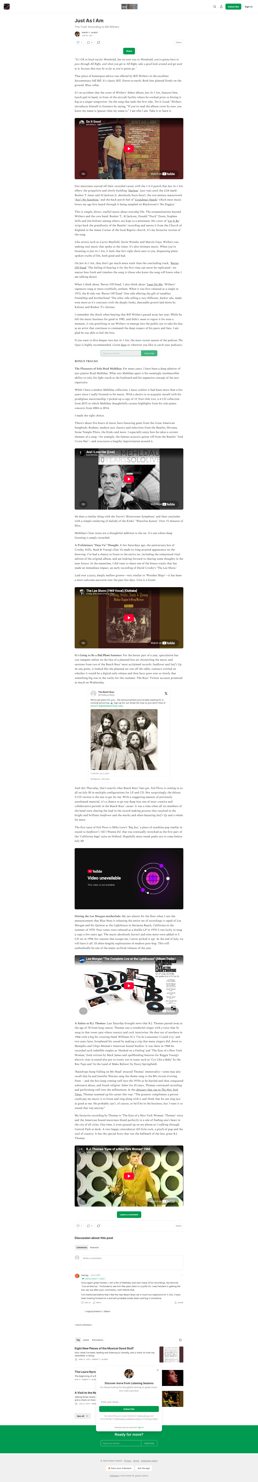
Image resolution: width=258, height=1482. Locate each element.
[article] (129, 1355)
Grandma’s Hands (146, 200)
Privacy (127, 1460)
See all (80, 1415)
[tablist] (87, 1247)
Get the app (144, 1468)
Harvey (85, 1275)
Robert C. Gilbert (90, 33)
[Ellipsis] (181, 1275)
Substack (114, 1475)
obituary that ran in (148, 1090)
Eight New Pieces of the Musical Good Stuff (104, 1348)
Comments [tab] (81, 1247)
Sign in (249, 6)
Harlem (133, 190)
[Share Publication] (221, 7)
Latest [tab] (86, 1340)
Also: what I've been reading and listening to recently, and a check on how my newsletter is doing (115, 1354)
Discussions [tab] (97, 1340)
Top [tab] (78, 1340)
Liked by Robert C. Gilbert (95, 1279)
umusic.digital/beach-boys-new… (107, 705)
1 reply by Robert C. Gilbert (97, 1311)
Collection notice (149, 1460)
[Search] (215, 7)
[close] (157, 1370)
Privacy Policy (152, 1418)
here (124, 345)
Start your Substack (121, 1468)
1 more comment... (84, 1325)
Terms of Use (143, 1415)
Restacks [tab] (94, 1247)
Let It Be (173, 221)
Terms (136, 1460)
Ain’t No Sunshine (86, 200)
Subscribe (233, 6)
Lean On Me (154, 284)
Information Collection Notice (128, 1418)
